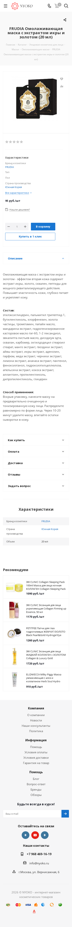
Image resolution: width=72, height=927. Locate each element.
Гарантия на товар (36, 763)
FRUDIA (9, 167)
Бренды (36, 789)
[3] (14, 141)
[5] (21, 141)
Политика (36, 731)
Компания (36, 708)
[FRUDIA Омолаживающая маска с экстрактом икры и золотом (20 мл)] (36, 99)
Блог (36, 779)
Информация (36, 740)
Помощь (36, 747)
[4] (18, 141)
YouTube (35, 835)
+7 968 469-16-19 (39, 854)
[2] (10, 141)
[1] (7, 141)
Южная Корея (13, 187)
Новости (36, 720)
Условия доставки (36, 757)
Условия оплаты (36, 752)
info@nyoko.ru (39, 863)
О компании (36, 715)
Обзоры (36, 795)
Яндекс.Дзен (45, 835)
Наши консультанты (36, 726)
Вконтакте (25, 835)
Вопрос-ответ (36, 784)
